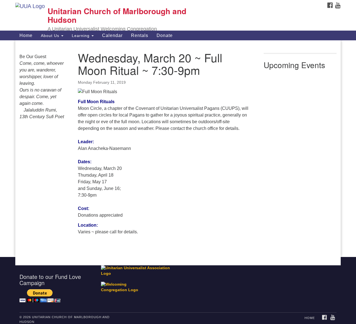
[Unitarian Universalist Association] (138, 271)
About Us (51, 35)
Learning (81, 35)
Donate (165, 35)
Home (26, 35)
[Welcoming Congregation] (123, 285)
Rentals (139, 35)
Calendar (112, 35)
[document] (178, 148)
